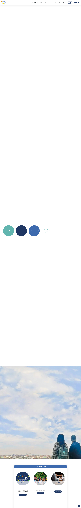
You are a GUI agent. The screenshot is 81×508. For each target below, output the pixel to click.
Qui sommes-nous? (34, 2)
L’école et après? (47, 231)
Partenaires (57, 2)
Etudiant (51, 2)
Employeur (46, 2)
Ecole (41, 2)
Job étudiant (34, 231)
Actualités (64, 2)
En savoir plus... (23, 494)
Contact (69, 2)
